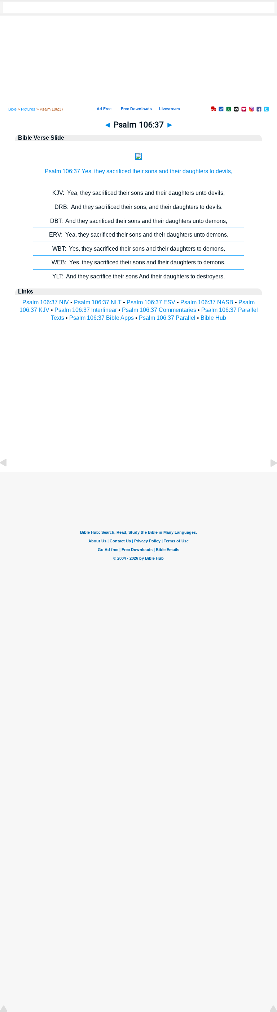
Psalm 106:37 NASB (206, 302)
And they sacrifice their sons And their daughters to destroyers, (138, 276)
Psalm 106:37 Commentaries (159, 310)
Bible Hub (213, 318)
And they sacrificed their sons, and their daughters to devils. (138, 207)
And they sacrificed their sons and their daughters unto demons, (138, 221)
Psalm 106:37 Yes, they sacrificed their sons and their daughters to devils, (138, 171)
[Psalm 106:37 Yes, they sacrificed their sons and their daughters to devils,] (138, 158)
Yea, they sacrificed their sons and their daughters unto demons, (138, 235)
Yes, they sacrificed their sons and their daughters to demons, (138, 249)
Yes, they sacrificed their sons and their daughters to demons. (138, 262)
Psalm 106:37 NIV (45, 302)
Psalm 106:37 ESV (151, 302)
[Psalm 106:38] (268, 479)
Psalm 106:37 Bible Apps (101, 318)
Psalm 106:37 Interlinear (85, 310)
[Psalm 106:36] (9, 479)
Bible (12, 109)
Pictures (28, 109)
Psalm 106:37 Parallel (167, 318)
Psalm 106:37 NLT (98, 302)
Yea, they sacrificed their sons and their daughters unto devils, (138, 193)
